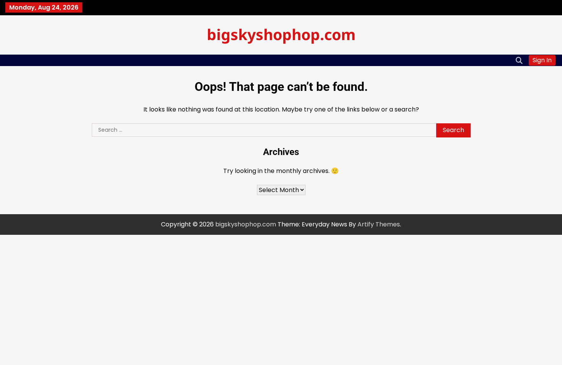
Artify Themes (378, 224)
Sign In (542, 60)
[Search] (519, 60)
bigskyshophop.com (281, 34)
